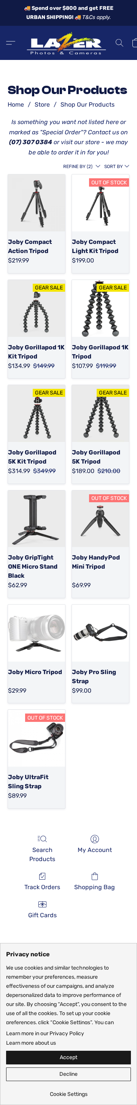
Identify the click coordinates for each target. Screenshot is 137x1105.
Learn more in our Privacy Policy (45, 1033)
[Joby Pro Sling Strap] (100, 633)
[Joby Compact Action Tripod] (36, 202)
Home (16, 104)
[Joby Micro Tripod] (36, 633)
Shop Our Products (88, 104)
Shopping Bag (94, 887)
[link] (68, 1091)
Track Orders (42, 887)
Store (42, 104)
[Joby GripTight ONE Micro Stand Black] (36, 518)
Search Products (42, 854)
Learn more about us (31, 1043)
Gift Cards (42, 915)
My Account (95, 850)
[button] (68, 43)
